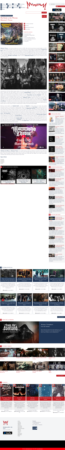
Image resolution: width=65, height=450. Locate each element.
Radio (3, 9)
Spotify (2, 163)
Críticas (3, 4)
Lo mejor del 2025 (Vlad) (58, 255)
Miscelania (23, 7)
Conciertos (16, 7)
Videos (9, 7)
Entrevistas (22, 4)
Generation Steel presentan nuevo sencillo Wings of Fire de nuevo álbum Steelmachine (24, 279)
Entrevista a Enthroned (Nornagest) (59, 188)
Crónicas (4, 7)
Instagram (2, 160)
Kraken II (19, 398)
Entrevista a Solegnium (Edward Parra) (59, 170)
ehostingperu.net (29, 448)
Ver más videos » (61, 375)
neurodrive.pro (40, 448)
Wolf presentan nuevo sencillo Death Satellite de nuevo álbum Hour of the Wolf (8, 303)
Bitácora (20, 6)
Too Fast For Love (58, 398)
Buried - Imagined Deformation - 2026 (59, 147)
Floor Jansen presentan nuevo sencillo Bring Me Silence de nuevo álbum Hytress (41, 303)
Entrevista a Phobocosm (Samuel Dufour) (59, 206)
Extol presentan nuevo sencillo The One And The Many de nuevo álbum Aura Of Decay (57, 303)
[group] (8, 176)
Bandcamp (2, 161)
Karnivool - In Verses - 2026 (59, 127)
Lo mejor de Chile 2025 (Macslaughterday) (59, 246)
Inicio (19, 421)
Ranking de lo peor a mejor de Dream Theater (59, 228)
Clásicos (15, 4)
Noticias (9, 4)
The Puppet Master (6, 398)
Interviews (4, 6)
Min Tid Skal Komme (45, 398)
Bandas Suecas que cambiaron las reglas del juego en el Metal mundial (56, 219)
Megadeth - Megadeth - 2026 (59, 117)
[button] (45, 176)
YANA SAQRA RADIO (61, 6)
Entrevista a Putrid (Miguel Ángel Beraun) (59, 197)
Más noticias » (61, 317)
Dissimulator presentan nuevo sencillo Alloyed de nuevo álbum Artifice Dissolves (41, 279)
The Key (32, 398)
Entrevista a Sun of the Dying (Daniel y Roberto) (59, 179)
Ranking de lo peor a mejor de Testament (59, 237)
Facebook (2, 159)
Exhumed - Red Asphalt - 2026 (59, 157)
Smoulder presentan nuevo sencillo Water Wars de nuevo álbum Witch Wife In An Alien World (56, 279)
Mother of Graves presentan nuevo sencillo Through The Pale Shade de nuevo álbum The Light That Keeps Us (8, 279)
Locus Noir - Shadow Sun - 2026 (59, 137)
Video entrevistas (12, 6)
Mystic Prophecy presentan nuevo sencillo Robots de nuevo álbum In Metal (24, 303)
